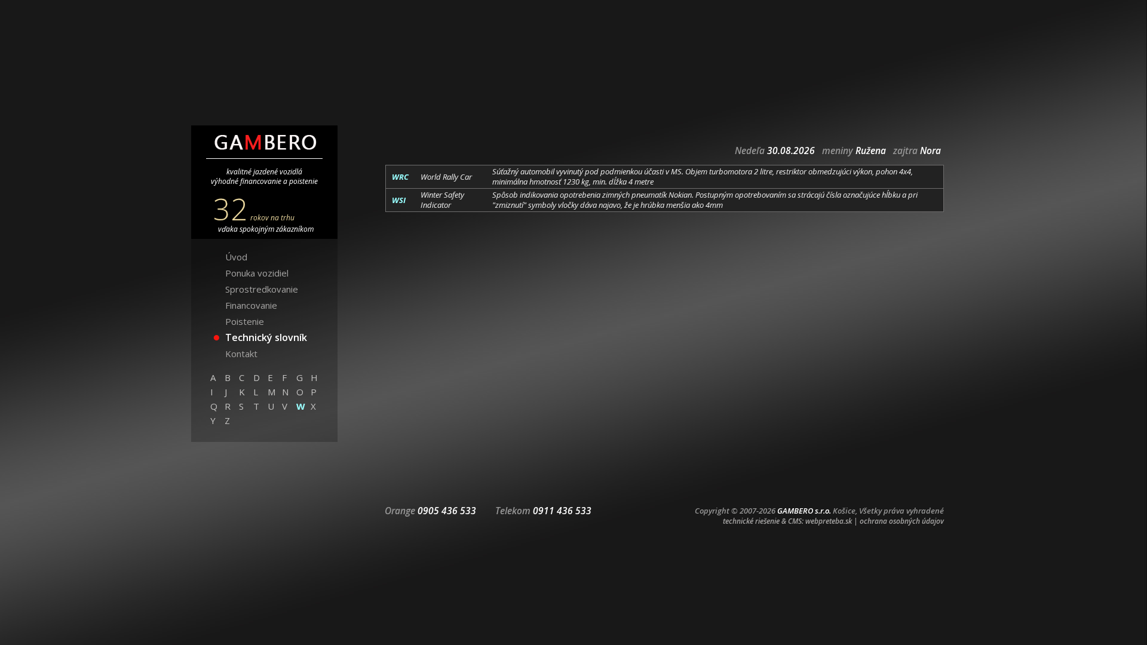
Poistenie (244, 321)
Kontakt (241, 354)
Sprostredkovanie (261, 289)
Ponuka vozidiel (257, 273)
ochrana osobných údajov (902, 521)
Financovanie (251, 305)
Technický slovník (266, 337)
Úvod (236, 257)
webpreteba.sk (828, 521)
